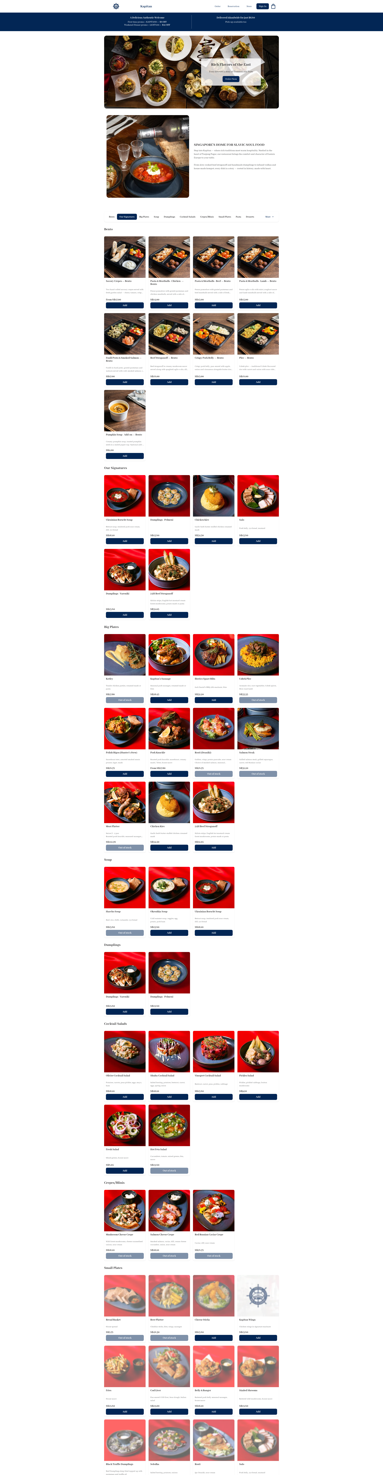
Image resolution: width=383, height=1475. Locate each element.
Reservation (233, 6)
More (267, 216)
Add (125, 305)
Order (218, 6)
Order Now (231, 79)
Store (249, 6)
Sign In (262, 6)
